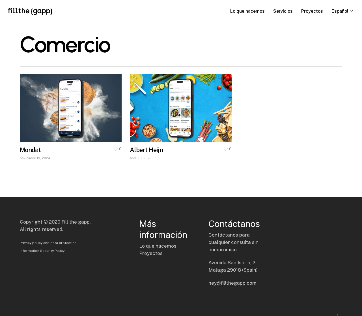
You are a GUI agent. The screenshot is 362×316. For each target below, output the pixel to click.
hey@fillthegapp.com (232, 283)
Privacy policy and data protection (48, 243)
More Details (72, 104)
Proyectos (151, 253)
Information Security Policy (42, 251)
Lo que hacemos (157, 246)
